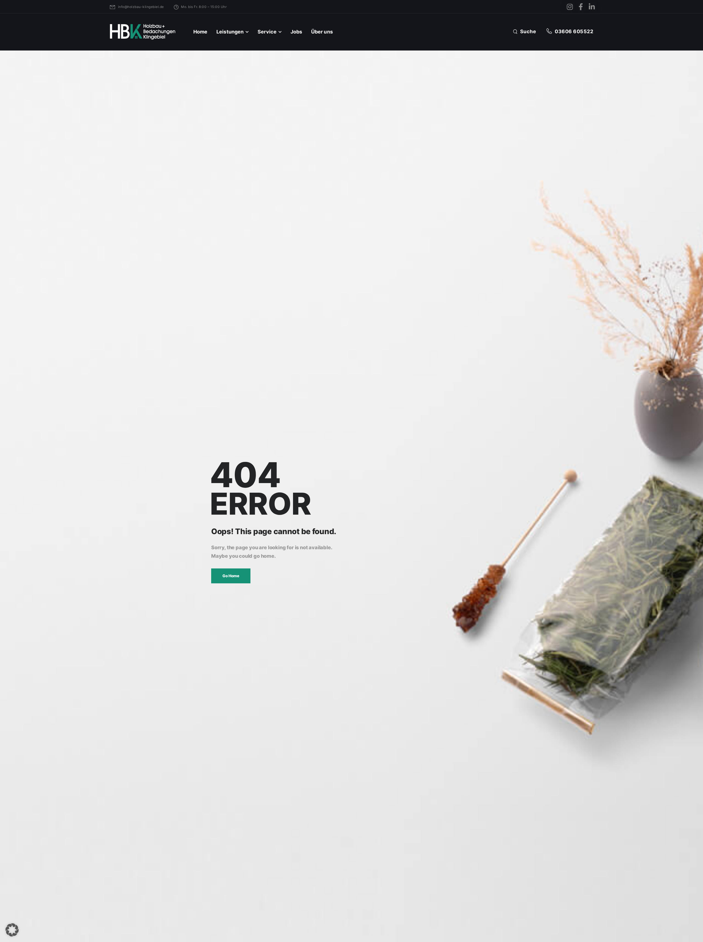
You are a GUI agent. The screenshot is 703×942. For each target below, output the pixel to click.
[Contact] (550, 31)
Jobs (296, 32)
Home (200, 32)
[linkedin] (591, 7)
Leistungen (230, 32)
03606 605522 (574, 31)
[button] (12, 930)
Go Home (230, 575)
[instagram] (569, 7)
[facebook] (580, 7)
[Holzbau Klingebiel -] (142, 32)
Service (267, 32)
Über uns (322, 32)
